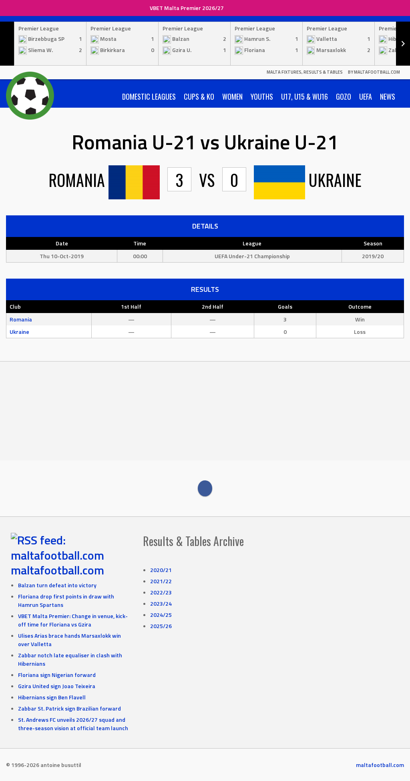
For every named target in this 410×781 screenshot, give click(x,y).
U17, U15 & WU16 (304, 96)
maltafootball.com (57, 570)
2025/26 (161, 626)
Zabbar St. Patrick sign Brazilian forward (69, 708)
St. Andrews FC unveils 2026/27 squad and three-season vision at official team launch (73, 723)
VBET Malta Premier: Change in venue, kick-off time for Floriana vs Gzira (73, 620)
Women (232, 96)
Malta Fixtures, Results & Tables (305, 72)
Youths (262, 96)
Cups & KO (199, 96)
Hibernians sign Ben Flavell (52, 697)
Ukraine (19, 331)
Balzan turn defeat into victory (57, 585)
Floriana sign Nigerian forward (57, 675)
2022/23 (161, 592)
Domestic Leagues (149, 96)
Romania (21, 319)
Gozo (343, 96)
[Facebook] (205, 488)
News (387, 96)
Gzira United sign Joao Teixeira (56, 686)
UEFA (365, 96)
